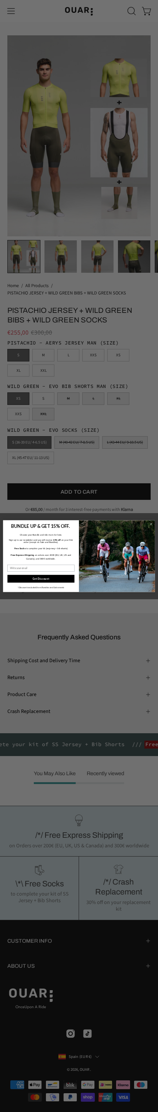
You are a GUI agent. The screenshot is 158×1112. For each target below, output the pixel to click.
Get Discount (41, 578)
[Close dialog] (151, 523)
